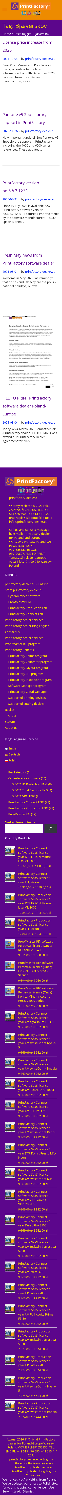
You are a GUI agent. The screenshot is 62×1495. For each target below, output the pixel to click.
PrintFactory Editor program (27, 656)
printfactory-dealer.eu (40, 59)
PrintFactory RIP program (25, 674)
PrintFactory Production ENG (28, 608)
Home (6, 34)
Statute (10, 722)
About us (11, 728)
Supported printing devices (27, 698)
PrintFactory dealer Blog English (27, 626)
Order (12, 716)
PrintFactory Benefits (19, 650)
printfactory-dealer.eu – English (26, 584)
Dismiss (28, 1491)
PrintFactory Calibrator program (30, 662)
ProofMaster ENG (20, 602)
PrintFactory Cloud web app (27, 692)
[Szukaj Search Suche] (50, 828)
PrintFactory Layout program (28, 668)
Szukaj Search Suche (20, 822)
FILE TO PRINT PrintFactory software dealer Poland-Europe (26, 406)
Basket (9, 710)
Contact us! (13, 632)
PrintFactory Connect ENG (26, 614)
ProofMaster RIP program (22, 644)
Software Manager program (27, 686)
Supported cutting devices (26, 704)
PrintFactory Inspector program (30, 680)
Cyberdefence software (24, 596)
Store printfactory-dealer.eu (24, 590)
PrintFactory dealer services (24, 620)
